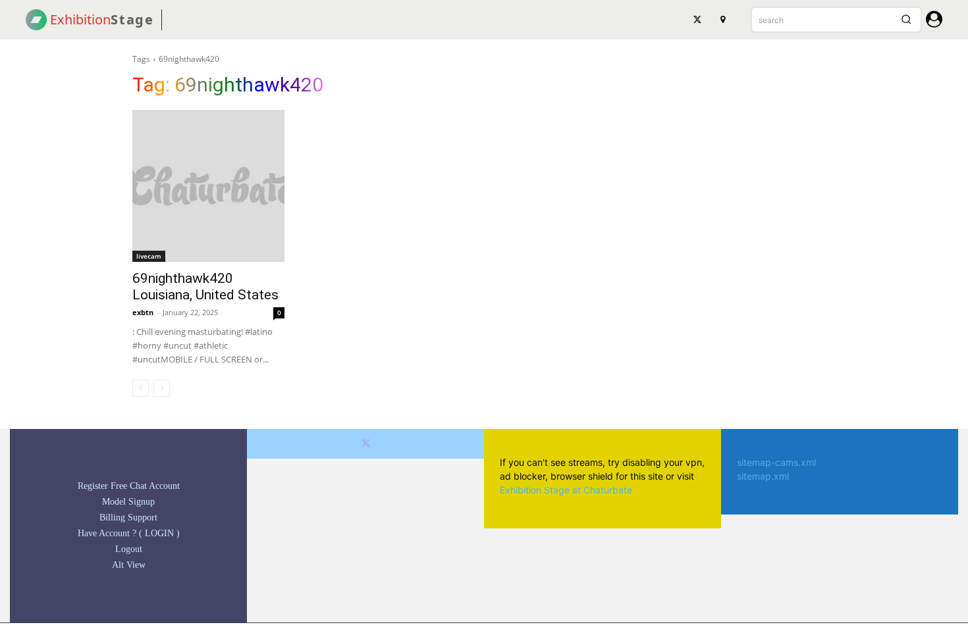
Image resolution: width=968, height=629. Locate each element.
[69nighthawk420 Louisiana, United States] (208, 186)
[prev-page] (140, 388)
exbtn (142, 312)
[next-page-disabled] (161, 388)
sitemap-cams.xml (776, 462)
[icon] (934, 21)
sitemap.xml (763, 476)
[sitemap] (722, 19)
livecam (148, 256)
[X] (697, 19)
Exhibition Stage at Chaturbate (566, 489)
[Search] (906, 20)
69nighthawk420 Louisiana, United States (205, 286)
